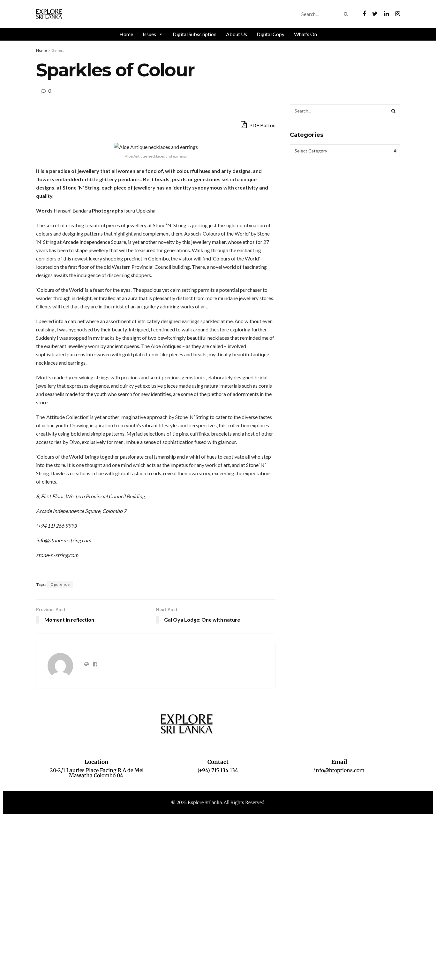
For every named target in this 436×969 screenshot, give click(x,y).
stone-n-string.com (57, 555)
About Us (236, 34)
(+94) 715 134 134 (218, 770)
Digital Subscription (194, 34)
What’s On (305, 34)
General (58, 50)
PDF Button (261, 125)
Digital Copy (270, 34)
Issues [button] (149, 34)
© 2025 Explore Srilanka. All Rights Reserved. (218, 802)
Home (126, 34)
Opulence (60, 584)
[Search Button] (347, 14)
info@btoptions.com (339, 770)
